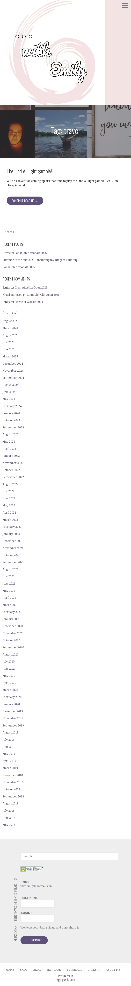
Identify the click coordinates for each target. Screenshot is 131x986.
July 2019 (8, 739)
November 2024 (13, 370)
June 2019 (9, 747)
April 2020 (9, 683)
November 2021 (13, 548)
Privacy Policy (65, 976)
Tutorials (74, 969)
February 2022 (12, 526)
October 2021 (11, 555)
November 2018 (13, 782)
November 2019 (13, 718)
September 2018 (13, 796)
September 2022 (13, 477)
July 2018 (8, 810)
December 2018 (13, 775)
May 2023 (9, 441)
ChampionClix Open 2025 (31, 287)
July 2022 (8, 491)
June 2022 (9, 498)
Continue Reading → (25, 200)
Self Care (54, 969)
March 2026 (10, 328)
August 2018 (10, 803)
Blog (37, 969)
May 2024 (9, 399)
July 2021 (8, 576)
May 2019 (9, 753)
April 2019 (9, 761)
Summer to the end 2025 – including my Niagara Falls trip (40, 260)
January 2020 (11, 704)
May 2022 (9, 505)
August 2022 (10, 484)
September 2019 (13, 725)
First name (29, 897)
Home (10, 969)
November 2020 (13, 633)
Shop (23, 969)
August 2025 (10, 335)
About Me (113, 969)
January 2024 (11, 413)
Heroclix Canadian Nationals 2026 (25, 253)
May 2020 (9, 676)
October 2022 (11, 470)
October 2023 (11, 420)
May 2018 (9, 824)
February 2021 (12, 612)
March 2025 (10, 356)
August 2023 (10, 434)
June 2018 (9, 817)
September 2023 (13, 427)
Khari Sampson (12, 294)
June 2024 (9, 392)
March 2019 (10, 768)
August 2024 (10, 384)
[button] (126, 5)
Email (26, 912)
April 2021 (9, 597)
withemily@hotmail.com (36, 886)
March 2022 (10, 519)
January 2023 (11, 455)
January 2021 (11, 619)
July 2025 (8, 342)
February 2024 (12, 406)
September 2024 (13, 377)
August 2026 (10, 321)
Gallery (94, 969)
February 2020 (12, 697)
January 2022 (11, 534)
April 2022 (9, 512)
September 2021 (13, 562)
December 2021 (13, 541)
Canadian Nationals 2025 (19, 267)
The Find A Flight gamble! (29, 171)
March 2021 (10, 605)
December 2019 (13, 711)
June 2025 (9, 349)
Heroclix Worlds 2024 (29, 302)
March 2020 (10, 690)
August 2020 (10, 654)
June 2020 (9, 668)
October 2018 (11, 789)
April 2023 (9, 448)
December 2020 (13, 626)
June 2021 (9, 583)
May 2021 (9, 590)
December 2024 (13, 363)
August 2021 (10, 569)
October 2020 (11, 640)
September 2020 (13, 647)
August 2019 (10, 732)
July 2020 (8, 661)
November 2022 (13, 463)
